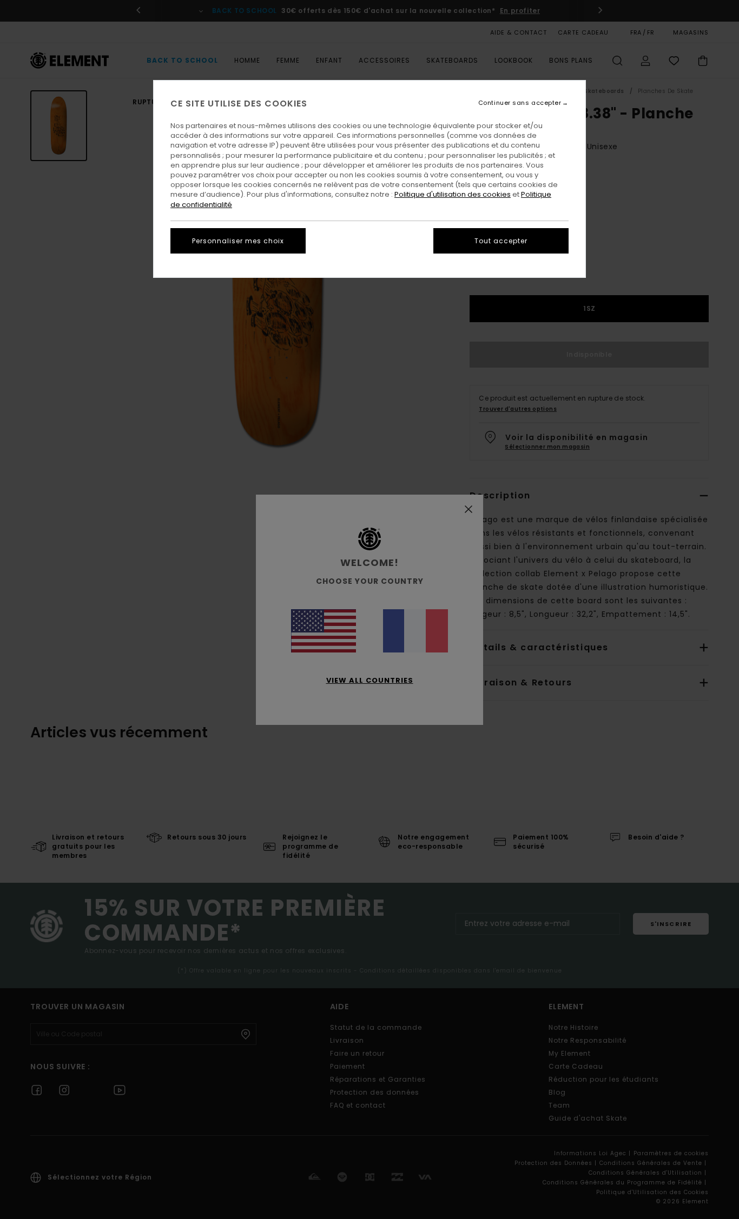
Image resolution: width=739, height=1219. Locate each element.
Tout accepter (500, 240)
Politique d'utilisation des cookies (452, 194)
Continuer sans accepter (520, 103)
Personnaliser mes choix (238, 240)
